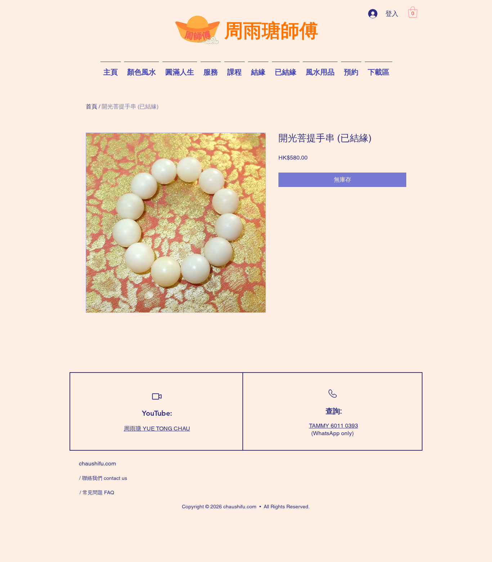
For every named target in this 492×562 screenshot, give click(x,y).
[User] (157, 396)
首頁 (91, 106)
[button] (412, 12)
